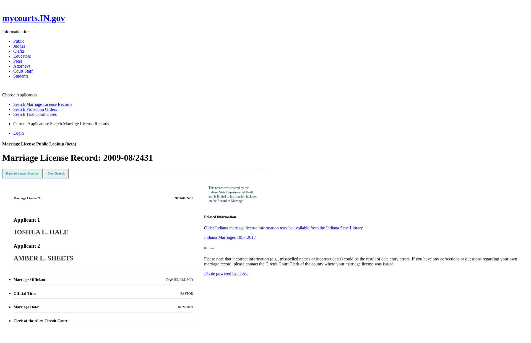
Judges (19, 46)
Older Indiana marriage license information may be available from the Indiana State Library (283, 228)
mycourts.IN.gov (33, 18)
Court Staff (23, 71)
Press (17, 61)
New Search (56, 173)
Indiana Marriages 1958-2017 (230, 237)
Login (18, 133)
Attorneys (21, 66)
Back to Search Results (22, 173)
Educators (22, 56)
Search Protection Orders (35, 109)
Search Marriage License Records (42, 104)
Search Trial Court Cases (35, 114)
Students (20, 76)
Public (18, 41)
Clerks (19, 51)
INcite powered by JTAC (226, 273)
